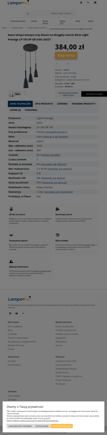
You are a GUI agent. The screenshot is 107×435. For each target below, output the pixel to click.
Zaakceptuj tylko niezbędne (20, 426)
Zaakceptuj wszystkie (62, 426)
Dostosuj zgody (42, 426)
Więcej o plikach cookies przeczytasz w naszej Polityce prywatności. (32, 420)
